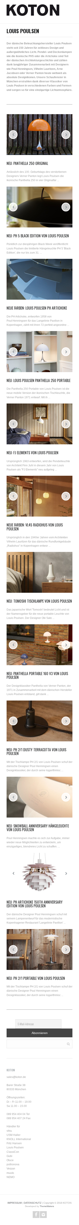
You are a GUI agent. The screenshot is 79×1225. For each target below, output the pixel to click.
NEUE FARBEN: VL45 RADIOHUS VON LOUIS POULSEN (35, 526)
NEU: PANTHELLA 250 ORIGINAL (27, 163)
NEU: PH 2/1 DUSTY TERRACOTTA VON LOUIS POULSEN (36, 751)
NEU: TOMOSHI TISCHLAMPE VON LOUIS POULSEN (39, 601)
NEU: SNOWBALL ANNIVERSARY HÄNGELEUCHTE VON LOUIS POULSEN (38, 827)
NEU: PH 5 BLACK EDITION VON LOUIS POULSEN (38, 235)
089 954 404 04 (16, 1114)
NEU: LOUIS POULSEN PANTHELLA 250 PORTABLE (38, 380)
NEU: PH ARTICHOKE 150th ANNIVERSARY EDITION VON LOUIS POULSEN (35, 904)
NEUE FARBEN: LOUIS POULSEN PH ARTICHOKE (37, 308)
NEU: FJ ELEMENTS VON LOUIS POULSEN (32, 452)
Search (68, 1043)
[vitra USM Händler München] (33, 11)
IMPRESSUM (14, 1203)
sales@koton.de (16, 1077)
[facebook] (36, 1214)
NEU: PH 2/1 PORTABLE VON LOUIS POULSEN (36, 978)
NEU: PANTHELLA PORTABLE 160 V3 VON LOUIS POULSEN (37, 675)
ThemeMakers (47, 1206)
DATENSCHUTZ (32, 1203)
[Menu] (70, 12)
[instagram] (43, 1214)
